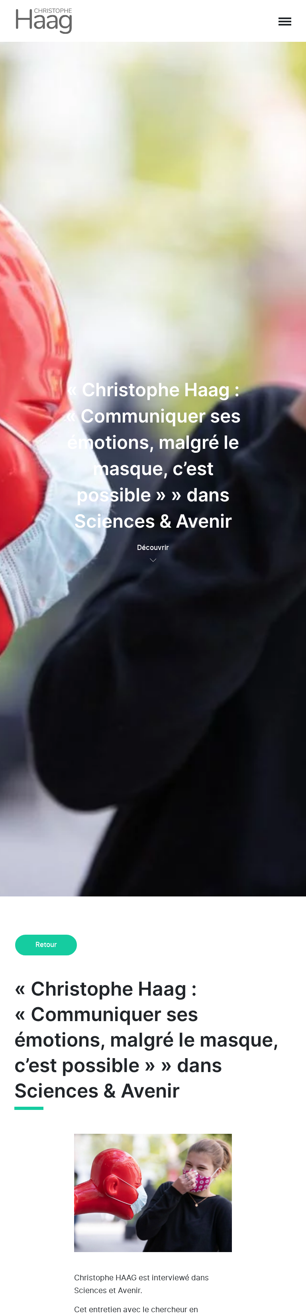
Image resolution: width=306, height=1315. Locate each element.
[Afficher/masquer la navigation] (284, 21)
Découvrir (153, 547)
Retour (46, 944)
